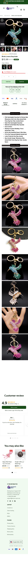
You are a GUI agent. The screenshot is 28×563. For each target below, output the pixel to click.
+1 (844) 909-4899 (11, 496)
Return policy (10, 531)
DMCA (8, 516)
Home (1, 15)
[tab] (10, 438)
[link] (4, 4)
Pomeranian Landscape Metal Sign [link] (16, 3)
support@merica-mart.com (13, 498)
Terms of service (11, 526)
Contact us (9, 507)
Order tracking (10, 510)
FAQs (8, 513)
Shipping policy (10, 528)
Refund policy (10, 534)
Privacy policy (10, 523)
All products (7, 15)
